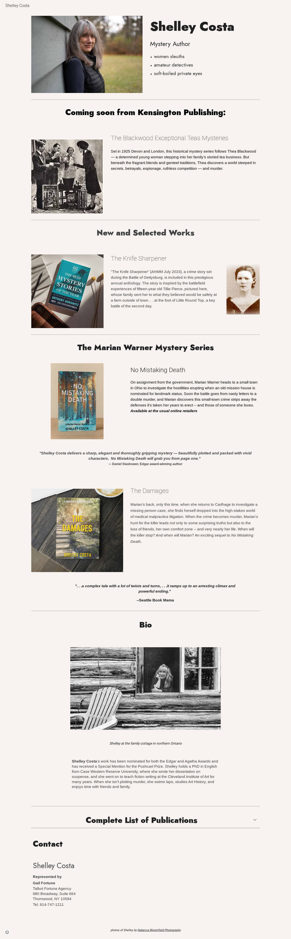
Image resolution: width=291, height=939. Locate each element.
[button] (255, 820)
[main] (204, 26)
